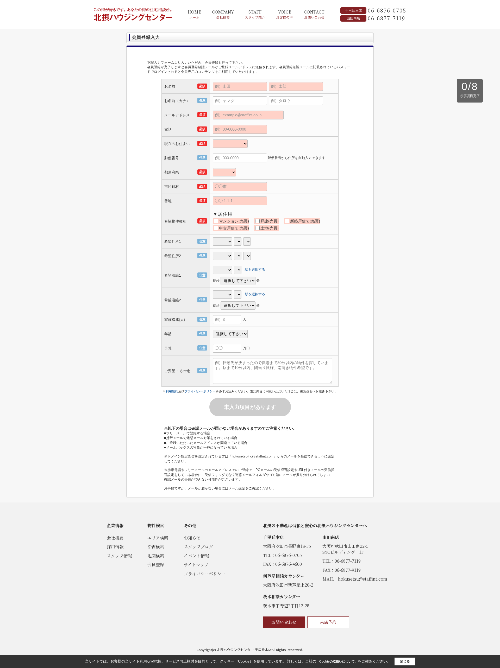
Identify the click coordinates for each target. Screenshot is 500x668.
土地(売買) (269, 228)
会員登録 (155, 565)
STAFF (255, 14)
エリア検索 (157, 538)
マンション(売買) (234, 221)
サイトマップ (196, 565)
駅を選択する (255, 269)
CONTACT (314, 14)
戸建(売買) (269, 221)
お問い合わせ (283, 622)
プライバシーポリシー (200, 391)
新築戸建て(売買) (305, 221)
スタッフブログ (198, 547)
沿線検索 (155, 547)
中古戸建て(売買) (234, 228)
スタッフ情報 (119, 556)
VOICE (284, 14)
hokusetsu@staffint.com (362, 579)
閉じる (405, 661)
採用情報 (115, 547)
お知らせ (192, 538)
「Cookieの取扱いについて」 (337, 661)
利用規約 (172, 391)
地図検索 (155, 556)
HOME (194, 14)
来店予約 (328, 622)
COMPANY (223, 14)
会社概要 (115, 538)
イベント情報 (196, 556)
